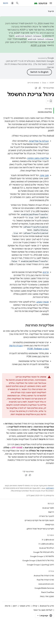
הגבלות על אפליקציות (39, 141)
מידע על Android (47, 606)
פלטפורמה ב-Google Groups (42, 556)
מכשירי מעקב (42, 302)
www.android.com (46, 584)
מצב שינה (44, 175)
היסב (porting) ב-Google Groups (40, 564)
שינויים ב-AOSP (38, 45)
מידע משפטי (25, 606)
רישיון (15, 606)
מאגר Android (48, 508)
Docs (44, 83)
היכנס (5, 3)
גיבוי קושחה (49, 524)
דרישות (51, 512)
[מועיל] (40, 88)
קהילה (34, 606)
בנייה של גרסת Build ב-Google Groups (38, 560)
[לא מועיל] (36, 88)
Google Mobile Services (44, 588)
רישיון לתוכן (50, 488)
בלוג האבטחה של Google (43, 552)
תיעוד (51, 11)
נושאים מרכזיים (33, 83)
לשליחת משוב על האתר (42, 610)
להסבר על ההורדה (46, 516)
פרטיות (7, 606)
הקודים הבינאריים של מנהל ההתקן (40, 529)
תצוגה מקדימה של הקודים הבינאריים (39, 520)
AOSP (51, 83)
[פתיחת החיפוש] (17, 3)
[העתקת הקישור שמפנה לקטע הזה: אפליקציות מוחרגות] (22, 325)
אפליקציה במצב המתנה (38, 158)
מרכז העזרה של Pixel (45, 580)
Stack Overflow (47, 592)
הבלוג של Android (46, 548)
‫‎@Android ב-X (48, 539)
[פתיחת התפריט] (50, 3)
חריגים (46, 272)
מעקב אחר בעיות (47, 596)
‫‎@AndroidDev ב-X (46, 544)
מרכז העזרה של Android (44, 575)
